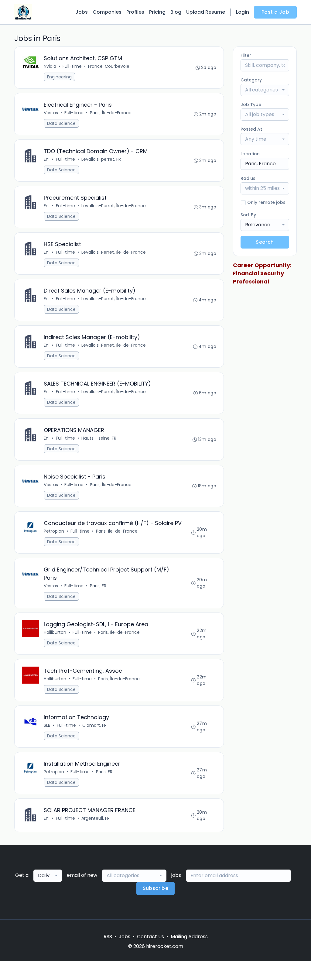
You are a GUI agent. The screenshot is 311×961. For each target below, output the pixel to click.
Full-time (72, 66)
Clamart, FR (94, 725)
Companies (107, 12)
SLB (47, 725)
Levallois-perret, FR (101, 159)
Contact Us (150, 936)
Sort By (248, 215)
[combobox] (265, 90)
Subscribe (156, 888)
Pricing (157, 12)
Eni (47, 159)
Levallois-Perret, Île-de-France (113, 206)
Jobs (81, 12)
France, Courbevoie (108, 66)
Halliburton (55, 632)
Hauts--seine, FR (98, 438)
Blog (175, 12)
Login (242, 12)
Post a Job (275, 12)
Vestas (51, 113)
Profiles (135, 12)
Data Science (61, 123)
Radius (248, 178)
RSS (108, 936)
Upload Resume (205, 12)
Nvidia (50, 66)
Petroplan (54, 531)
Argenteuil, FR (95, 818)
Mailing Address (189, 936)
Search (265, 242)
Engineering (59, 77)
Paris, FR (98, 586)
